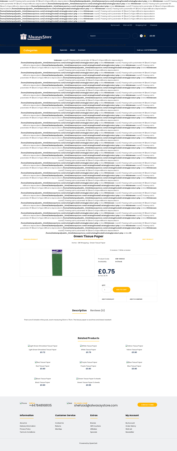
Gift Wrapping (83, 243)
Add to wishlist (108, 299)
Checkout (153, 25)
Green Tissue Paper (97, 243)
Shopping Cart (141, 25)
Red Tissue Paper (42, 366)
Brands (93, 423)
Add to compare (136, 299)
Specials (93, 432)
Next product (147, 239)
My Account (115, 25)
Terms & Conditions (27, 432)
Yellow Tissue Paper (134, 349)
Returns (58, 426)
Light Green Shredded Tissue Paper (42, 349)
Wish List (129, 429)
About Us (23, 423)
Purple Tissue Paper (88, 366)
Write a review (125, 250)
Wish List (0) (127, 25)
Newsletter (130, 432)
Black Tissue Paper (42, 382)
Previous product (31, 239)
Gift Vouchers (95, 426)
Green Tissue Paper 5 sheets (88, 382)
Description (79, 310)
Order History (131, 426)
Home (74, 243)
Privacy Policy (25, 429)
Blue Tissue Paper (134, 366)
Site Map (58, 429)
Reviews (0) (97, 310)
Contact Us (59, 423)
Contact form (147, 405)
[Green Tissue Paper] (57, 263)
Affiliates (93, 429)
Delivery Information (28, 426)
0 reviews (114, 250)
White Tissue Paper (88, 349)
